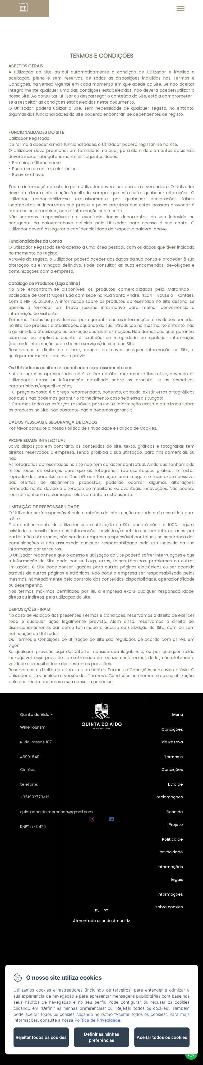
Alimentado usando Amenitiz (101, 920)
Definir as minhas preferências (101, 1037)
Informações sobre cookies (169, 900)
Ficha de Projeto (175, 818)
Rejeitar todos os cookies (41, 1037)
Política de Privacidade (97, 1020)
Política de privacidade (171, 845)
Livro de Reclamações (169, 790)
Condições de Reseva (172, 735)
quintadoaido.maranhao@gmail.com (56, 811)
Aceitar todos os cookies (162, 1037)
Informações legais (170, 873)
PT (106, 910)
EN (97, 910)
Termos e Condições (172, 763)
